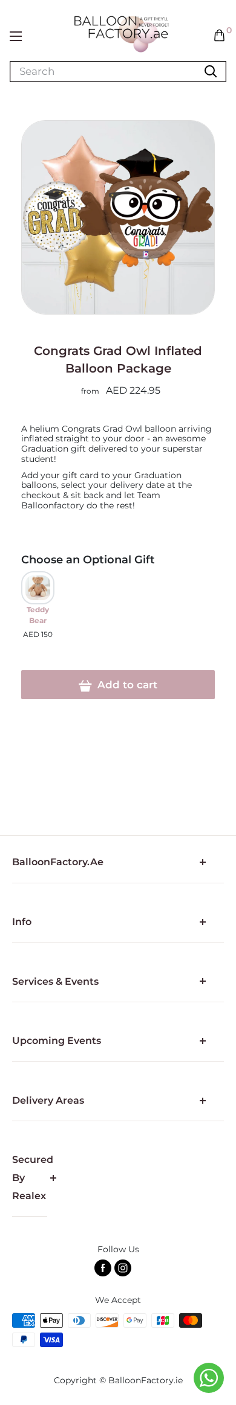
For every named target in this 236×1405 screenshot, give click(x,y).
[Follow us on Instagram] (122, 1267)
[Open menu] (16, 36)
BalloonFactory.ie (145, 1380)
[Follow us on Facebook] (102, 1267)
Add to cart (125, 685)
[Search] (210, 72)
